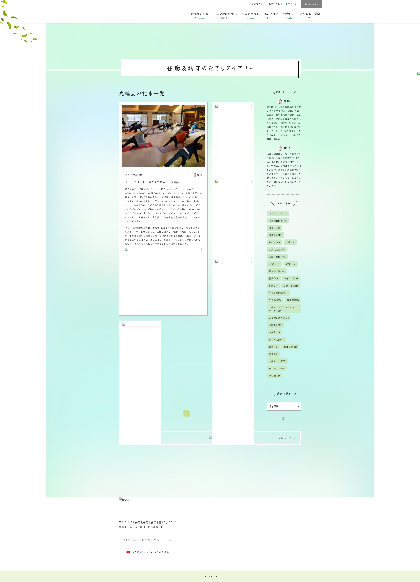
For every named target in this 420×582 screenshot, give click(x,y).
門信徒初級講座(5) (278, 292)
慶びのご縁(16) (276, 271)
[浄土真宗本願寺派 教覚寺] (145, 13)
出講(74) (290, 242)
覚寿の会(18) (275, 235)
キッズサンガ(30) (278, 213)
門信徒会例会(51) (278, 220)
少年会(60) (274, 332)
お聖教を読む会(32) (279, 317)
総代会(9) (273, 278)
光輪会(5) (290, 264)
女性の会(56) (290, 346)
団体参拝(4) (275, 300)
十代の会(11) (291, 278)
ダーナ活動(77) (276, 339)
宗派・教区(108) (277, 256)
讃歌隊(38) (274, 242)
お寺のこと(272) (277, 361)
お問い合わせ (275, 4)
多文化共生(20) (276, 249)
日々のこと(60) (276, 368)
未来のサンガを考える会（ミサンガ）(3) (284, 309)
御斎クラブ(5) (291, 285)
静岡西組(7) (293, 300)
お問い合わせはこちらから (141, 540)
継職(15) (273, 346)
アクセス (292, 4)
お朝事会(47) (275, 325)
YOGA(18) (274, 264)
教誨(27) (273, 285)
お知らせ (258, 4)
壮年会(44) (274, 227)
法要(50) (273, 354)
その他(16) (274, 375)
